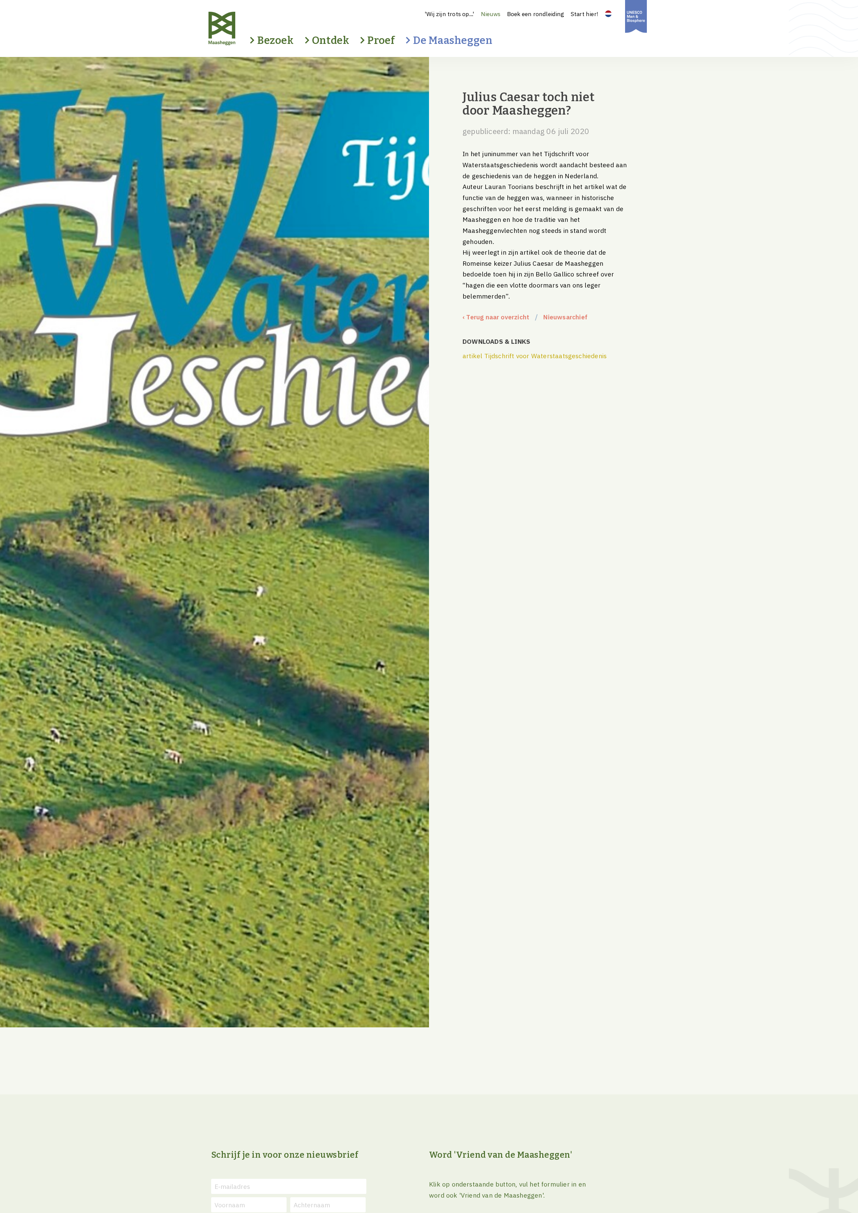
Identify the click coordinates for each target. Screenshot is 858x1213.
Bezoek (275, 40)
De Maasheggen (452, 40)
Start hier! (584, 14)
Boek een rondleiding (535, 14)
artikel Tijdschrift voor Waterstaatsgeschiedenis (535, 356)
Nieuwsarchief (565, 317)
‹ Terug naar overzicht (496, 317)
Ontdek (331, 40)
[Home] (233, 28)
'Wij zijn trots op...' (449, 14)
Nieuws (491, 14)
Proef (381, 40)
